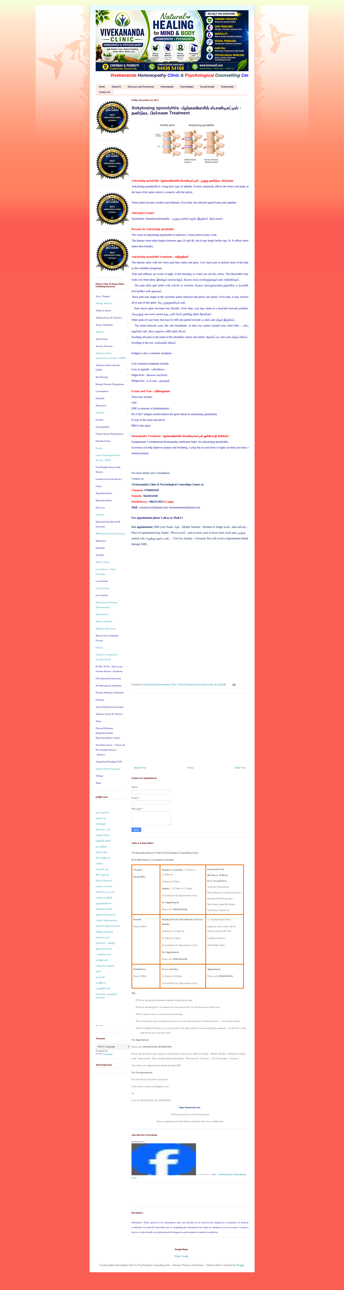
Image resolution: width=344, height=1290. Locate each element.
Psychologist (187, 87)
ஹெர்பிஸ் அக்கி (103, 840)
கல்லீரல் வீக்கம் (103, 835)
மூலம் (98, 971)
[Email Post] (233, 684)
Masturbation (102, 614)
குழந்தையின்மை (104, 903)
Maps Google (181, 1256)
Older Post (240, 767)
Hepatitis (100, 514)
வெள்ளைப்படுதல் (104, 909)
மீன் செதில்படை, (104, 857)
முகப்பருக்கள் (102, 812)
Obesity (99, 647)
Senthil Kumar (138, 1142)
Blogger (240, 1265)
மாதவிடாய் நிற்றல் (104, 897)
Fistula (99, 448)
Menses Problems (104, 621)
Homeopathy (167, 87)
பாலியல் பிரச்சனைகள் (106, 920)
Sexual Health (207, 87)
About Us (116, 87)
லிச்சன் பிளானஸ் (104, 880)
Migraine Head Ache (106, 628)
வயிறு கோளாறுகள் (105, 965)
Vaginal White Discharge (108, 768)
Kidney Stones (103, 562)
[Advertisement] (190, 728)
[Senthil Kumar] (164, 1174)
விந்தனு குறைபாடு (104, 931)
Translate (108, 1054)
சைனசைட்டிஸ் (102, 937)
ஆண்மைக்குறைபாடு (105, 914)
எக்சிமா (99, 863)
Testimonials (227, 87)
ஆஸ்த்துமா (101, 823)
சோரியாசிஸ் (101, 852)
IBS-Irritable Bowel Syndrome (110, 533)
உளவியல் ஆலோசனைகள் (108, 926)
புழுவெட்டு (101, 818)
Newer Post (140, 767)
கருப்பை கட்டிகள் (104, 886)
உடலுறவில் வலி (103, 988)
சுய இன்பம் (101, 982)
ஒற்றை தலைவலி (103, 948)
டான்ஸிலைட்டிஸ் (103, 954)
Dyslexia (100, 412)
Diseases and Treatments (141, 87)
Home (102, 87)
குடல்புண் (100, 977)
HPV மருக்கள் (102, 874)
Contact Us (104, 92)
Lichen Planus (102, 588)
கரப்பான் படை (102, 869)
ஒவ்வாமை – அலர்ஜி (105, 943)
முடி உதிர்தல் (101, 846)
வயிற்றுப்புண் (102, 960)
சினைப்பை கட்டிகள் (105, 891)
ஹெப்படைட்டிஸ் (103, 829)
